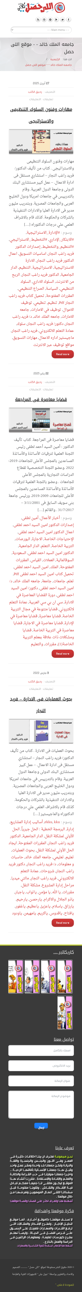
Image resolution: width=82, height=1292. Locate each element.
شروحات (47, 871)
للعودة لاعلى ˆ (64, 1284)
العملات (48, 560)
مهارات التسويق (25, 337)
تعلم (70, 581)
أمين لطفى (30, 518)
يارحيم (22, 899)
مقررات (50, 644)
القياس (36, 560)
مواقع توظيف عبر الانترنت (53, 345)
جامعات (59, 581)
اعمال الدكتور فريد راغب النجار (41, 257)
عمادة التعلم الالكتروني (56, 330)
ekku (48, 822)
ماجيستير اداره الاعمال (56, 337)
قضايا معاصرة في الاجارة (43, 623)
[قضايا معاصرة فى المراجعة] (41, 420)
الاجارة (37, 539)
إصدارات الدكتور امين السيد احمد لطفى (44, 525)
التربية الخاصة (63, 546)
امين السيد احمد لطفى (31, 567)
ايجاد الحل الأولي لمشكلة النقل (41, 847)
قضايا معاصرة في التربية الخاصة (43, 627)
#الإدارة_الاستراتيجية (43, 232)
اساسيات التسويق (32, 253)
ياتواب (31, 892)
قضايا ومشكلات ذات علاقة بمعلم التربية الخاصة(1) (48, 637)
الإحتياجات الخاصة (59, 539)
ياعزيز (46, 906)
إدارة (70, 829)
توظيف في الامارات (46, 309)
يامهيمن (30, 913)
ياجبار (19, 892)
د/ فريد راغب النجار (41, 864)
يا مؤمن (44, 892)
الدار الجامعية (29, 546)
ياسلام (57, 906)
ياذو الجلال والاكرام (59, 899)
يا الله (56, 892)
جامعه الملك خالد (47, 316)
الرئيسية (55, 59)
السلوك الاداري (43, 281)
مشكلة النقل (31, 885)
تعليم (70, 857)
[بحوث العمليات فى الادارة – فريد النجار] (41, 731)
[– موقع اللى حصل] (41, 8)
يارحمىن (35, 899)
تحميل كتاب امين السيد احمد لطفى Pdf (44, 574)
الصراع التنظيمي (31, 288)
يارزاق (69, 906)
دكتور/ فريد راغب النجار (45, 324)
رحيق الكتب (35, 91)
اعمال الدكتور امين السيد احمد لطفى (46, 532)
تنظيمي (40, 302)
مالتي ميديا (20, 878)
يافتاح (69, 913)
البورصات (23, 539)
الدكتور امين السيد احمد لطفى (51, 553)
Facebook (68, 19)
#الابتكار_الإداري (61, 239)
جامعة (47, 581)
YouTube (56, 19)
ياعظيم (33, 906)
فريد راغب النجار (24, 330)
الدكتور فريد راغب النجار (40, 274)
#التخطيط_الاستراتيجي (28, 239)
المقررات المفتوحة (60, 295)
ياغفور (21, 906)
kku (57, 822)
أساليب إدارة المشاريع (26, 822)
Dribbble (44, 19)
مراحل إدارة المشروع (58, 885)
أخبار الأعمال (50, 518)
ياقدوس (56, 913)
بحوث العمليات (23, 850)
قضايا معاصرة (50, 616)
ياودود (17, 913)
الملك (54, 567)
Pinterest (50, 19)
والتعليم (37, 644)
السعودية (19, 553)
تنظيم (52, 302)
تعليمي (58, 857)
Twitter (62, 19)
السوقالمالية (65, 560)
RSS (38, 19)
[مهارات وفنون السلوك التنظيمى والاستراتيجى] (41, 141)
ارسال (41, 1127)
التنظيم (25, 267)
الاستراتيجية (42, 267)
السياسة (52, 288)
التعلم (45, 546)
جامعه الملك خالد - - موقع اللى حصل (48, 64)
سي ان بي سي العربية (46, 602)
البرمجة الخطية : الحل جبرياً (43, 829)
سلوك (21, 324)
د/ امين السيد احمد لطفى (41, 585)
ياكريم (43, 913)
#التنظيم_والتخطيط (58, 246)
